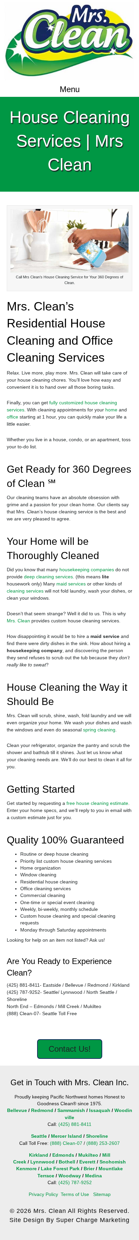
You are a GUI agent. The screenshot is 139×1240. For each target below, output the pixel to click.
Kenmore (26, 1168)
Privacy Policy (43, 1194)
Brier (89, 1168)
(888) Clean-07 (66, 1143)
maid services (71, 583)
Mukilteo (88, 1155)
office (12, 417)
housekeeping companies (86, 569)
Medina (93, 1175)
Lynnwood (42, 1161)
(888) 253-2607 (103, 1143)
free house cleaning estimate (97, 803)
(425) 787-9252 (75, 1182)
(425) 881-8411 (74, 1124)
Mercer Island (66, 1136)
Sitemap (102, 1194)
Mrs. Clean (18, 620)
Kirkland (38, 1155)
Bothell (67, 1161)
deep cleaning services (48, 576)
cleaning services (25, 591)
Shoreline (97, 1136)
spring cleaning (99, 729)
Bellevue (17, 1110)
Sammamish (71, 1110)
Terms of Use (75, 1194)
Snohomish (113, 1161)
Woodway (69, 1175)
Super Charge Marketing (93, 1220)
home (111, 409)
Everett (87, 1161)
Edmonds (63, 1155)
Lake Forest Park (60, 1168)
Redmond (42, 1110)
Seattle (39, 1136)
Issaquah (99, 1110)
